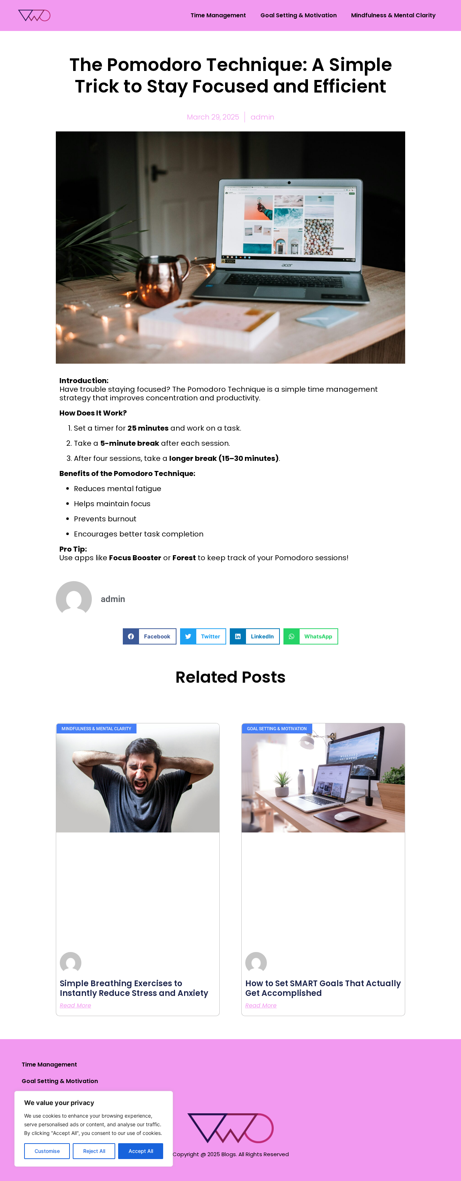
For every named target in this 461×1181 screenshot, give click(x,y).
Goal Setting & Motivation (298, 15)
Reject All (94, 1151)
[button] (149, 636)
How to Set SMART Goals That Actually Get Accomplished (323, 988)
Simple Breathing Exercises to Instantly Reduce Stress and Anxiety (134, 988)
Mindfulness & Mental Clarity (393, 15)
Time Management (218, 15)
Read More (75, 1006)
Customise (47, 1151)
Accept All (141, 1151)
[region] (93, 1129)
